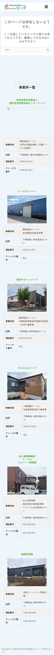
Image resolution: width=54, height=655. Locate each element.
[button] (46, 6)
